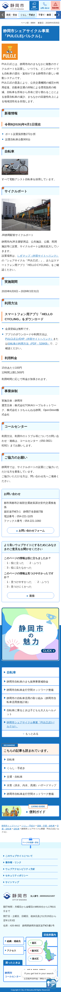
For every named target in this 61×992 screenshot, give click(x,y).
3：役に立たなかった (19, 567)
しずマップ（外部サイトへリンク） (38, 255)
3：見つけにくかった (19, 586)
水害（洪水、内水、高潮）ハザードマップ (31, 785)
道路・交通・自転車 (46, 826)
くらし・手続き (16, 768)
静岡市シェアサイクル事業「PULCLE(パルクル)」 (30, 724)
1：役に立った (15, 563)
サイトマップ (12, 882)
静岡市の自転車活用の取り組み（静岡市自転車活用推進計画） (31, 700)
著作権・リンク (13, 862)
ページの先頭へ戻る (30, 842)
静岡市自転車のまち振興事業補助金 (27, 681)
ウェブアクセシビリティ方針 (20, 869)
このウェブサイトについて (19, 856)
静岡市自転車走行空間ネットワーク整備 (30, 690)
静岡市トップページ (10, 826)
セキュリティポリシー (16, 875)
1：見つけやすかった (19, 582)
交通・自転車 (14, 776)
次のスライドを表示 (58, 15)
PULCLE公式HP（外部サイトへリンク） (29, 339)
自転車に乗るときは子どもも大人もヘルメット (31, 712)
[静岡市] (13, 6)
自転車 (11, 672)
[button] (34, 5)
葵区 (34, 943)
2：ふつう (35, 563)
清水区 (35, 958)
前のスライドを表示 (2, 15)
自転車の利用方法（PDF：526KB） (29, 343)
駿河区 (35, 950)
